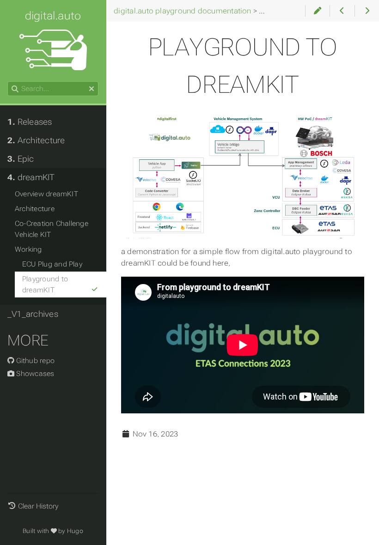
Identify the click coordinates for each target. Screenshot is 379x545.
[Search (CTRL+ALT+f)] (15, 89)
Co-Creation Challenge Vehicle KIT (51, 229)
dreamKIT (31, 177)
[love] (54, 530)
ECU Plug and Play (52, 264)
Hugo (75, 530)
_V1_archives (32, 314)
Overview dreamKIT (46, 194)
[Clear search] (91, 89)
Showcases (34, 373)
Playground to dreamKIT (45, 284)
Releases (29, 122)
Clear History (38, 506)
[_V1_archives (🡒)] (367, 11)
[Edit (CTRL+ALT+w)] (317, 11)
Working (28, 249)
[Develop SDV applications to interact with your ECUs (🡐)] (342, 11)
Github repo (34, 361)
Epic (20, 159)
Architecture (36, 140)
